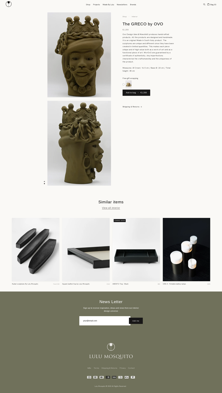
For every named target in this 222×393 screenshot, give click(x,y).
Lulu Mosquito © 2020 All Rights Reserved (110, 386)
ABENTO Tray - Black (120, 284)
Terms (96, 368)
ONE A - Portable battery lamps (174, 284)
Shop (88, 4)
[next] (215, 250)
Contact (131, 368)
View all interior (111, 208)
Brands (133, 4)
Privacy (123, 368)
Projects (96, 4)
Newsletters (122, 4)
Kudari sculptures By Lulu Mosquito (25, 284)
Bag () (213, 4)
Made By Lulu (108, 4)
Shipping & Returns (131, 107)
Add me (135, 321)
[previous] (6, 250)
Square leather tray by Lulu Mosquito (76, 284)
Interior (134, 17)
